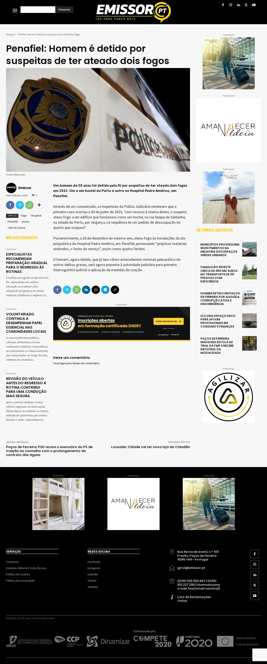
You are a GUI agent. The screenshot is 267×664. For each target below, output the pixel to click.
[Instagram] (230, 5)
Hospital (36, 215)
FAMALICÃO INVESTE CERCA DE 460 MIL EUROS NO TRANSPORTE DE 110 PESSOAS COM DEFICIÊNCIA (219, 274)
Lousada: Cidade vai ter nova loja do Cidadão (150, 447)
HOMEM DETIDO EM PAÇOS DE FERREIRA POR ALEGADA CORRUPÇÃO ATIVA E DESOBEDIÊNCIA (220, 298)
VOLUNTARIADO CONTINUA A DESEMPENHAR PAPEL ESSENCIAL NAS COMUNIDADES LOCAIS (26, 323)
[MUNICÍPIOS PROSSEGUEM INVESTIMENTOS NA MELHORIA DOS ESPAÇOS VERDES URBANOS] (249, 249)
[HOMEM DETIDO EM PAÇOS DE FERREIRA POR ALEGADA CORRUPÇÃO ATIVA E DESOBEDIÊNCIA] (249, 298)
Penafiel (13, 221)
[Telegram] (105, 290)
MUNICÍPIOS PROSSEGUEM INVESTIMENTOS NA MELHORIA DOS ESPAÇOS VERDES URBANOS (219, 249)
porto (25, 221)
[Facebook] (223, 5)
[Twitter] (246, 5)
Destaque (10, 34)
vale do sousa (16, 227)
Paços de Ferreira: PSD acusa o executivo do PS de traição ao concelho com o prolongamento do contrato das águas (49, 451)
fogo (24, 215)
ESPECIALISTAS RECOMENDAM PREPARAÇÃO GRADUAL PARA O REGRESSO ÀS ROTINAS (27, 263)
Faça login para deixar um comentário (76, 363)
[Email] (96, 290)
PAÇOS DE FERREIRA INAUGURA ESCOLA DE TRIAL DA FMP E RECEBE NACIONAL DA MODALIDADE (217, 345)
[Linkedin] (238, 5)
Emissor (24, 187)
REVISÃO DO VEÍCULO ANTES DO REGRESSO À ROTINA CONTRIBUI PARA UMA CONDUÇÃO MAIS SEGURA (26, 387)
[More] (39, 205)
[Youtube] (254, 5)
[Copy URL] (115, 290)
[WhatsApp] (29, 205)
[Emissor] (12, 188)
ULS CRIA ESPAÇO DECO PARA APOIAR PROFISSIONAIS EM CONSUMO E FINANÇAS (218, 321)
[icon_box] (195, 554)
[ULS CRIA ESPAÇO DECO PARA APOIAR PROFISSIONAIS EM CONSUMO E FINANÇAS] (249, 320)
